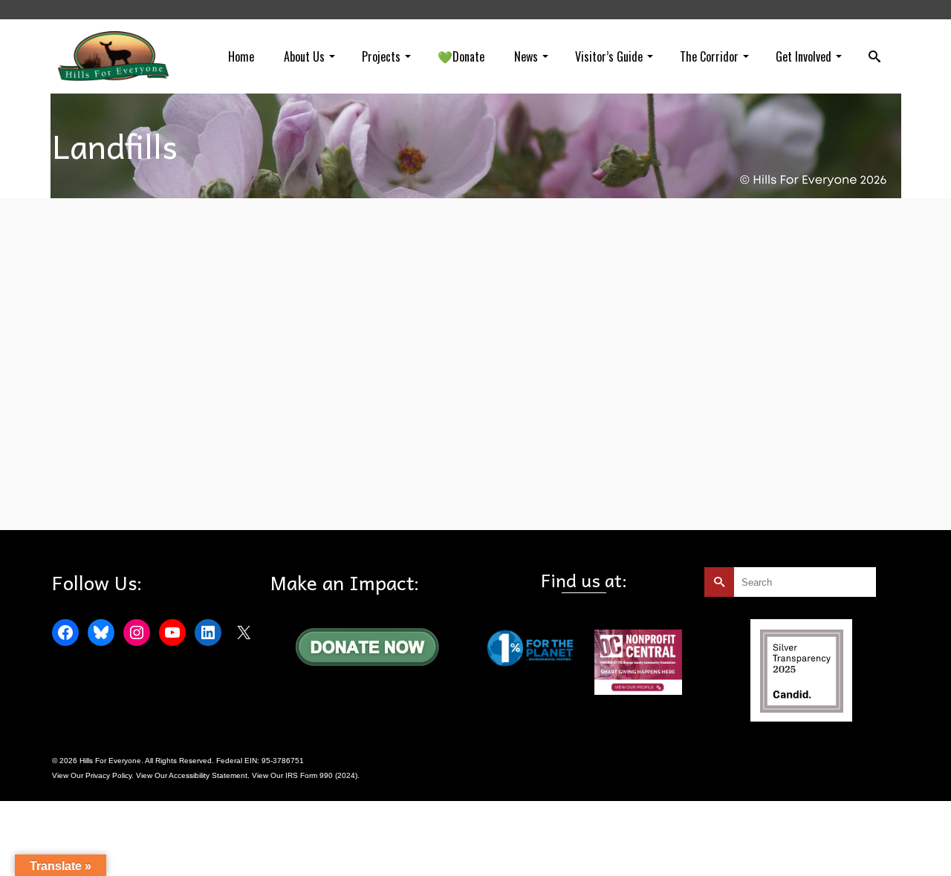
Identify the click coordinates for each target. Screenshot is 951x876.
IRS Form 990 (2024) (321, 775)
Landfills (258, 496)
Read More (534, 399)
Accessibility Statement (208, 775)
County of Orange (167, 496)
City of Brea (111, 496)
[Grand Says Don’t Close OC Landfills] (174, 356)
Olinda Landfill (300, 496)
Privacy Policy (108, 775)
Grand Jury (220, 496)
